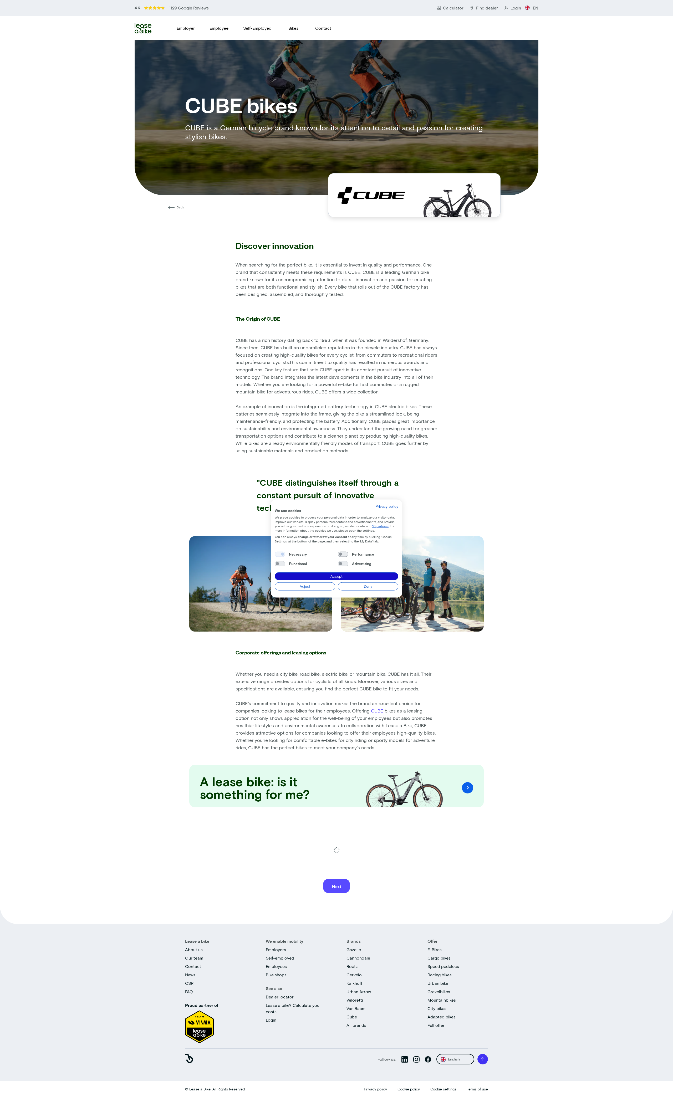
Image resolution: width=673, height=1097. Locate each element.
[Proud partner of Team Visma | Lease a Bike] (199, 1025)
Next (336, 886)
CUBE (377, 711)
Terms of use (477, 1089)
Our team (194, 957)
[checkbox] (280, 554)
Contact (323, 27)
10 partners (380, 526)
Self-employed (280, 957)
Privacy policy (375, 1089)
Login (271, 1019)
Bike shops (276, 974)
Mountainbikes (441, 999)
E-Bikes (434, 949)
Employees (276, 966)
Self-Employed (257, 27)
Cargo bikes (439, 957)
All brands (356, 1025)
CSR (189, 983)
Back (180, 207)
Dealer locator (280, 996)
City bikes (436, 1008)
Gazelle (353, 949)
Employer (186, 27)
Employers (276, 949)
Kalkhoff (354, 983)
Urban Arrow (358, 991)
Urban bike (437, 983)
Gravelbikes (438, 991)
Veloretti (354, 999)
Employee (219, 27)
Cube (351, 1016)
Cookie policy (408, 1089)
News (190, 974)
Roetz (352, 966)
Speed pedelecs (443, 966)
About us (194, 949)
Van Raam (355, 1008)
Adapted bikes (441, 1016)
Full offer (436, 1025)
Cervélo (354, 974)
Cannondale (358, 957)
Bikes (293, 27)
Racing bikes (439, 974)
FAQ (189, 991)
